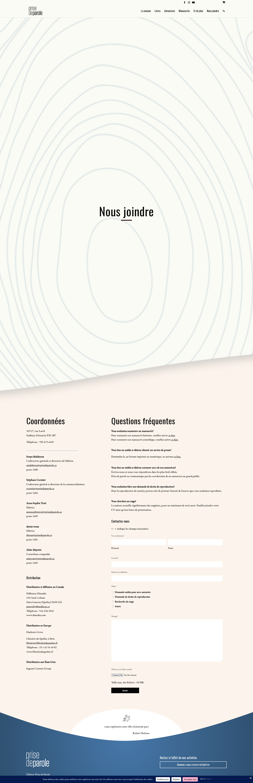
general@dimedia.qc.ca (38, 606)
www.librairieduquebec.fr (39, 651)
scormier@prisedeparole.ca (40, 488)
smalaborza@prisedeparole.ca (41, 465)
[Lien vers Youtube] (193, 2)
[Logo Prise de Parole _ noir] (39, 10)
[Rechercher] (224, 10)
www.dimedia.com (36, 615)
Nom (170, 548)
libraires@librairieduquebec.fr (42, 643)
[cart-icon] (224, 2)
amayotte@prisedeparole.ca (40, 558)
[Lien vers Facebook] (184, 2)
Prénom (115, 548)
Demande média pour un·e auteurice (133, 592)
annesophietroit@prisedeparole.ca (44, 511)
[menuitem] (224, 2)
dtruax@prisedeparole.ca (39, 535)
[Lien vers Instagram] (189, 2)
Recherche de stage (124, 601)
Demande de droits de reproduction (132, 596)
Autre (118, 606)
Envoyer (125, 690)
